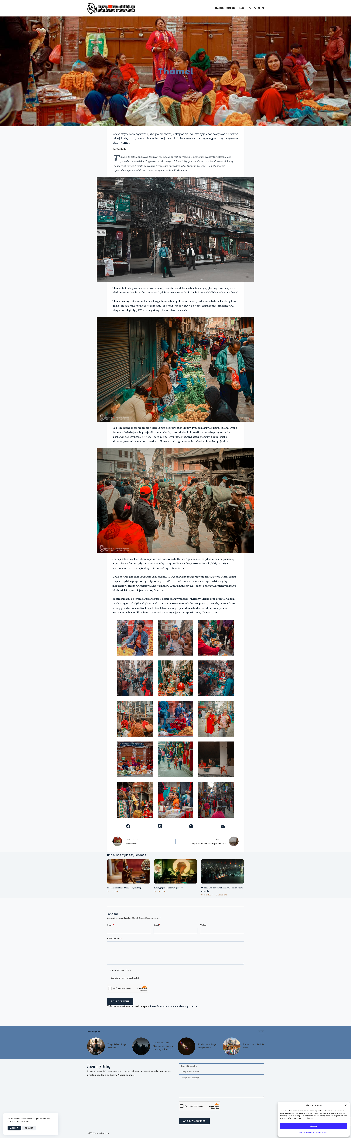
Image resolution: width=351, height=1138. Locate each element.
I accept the (120, 970)
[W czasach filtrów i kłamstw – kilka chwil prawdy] (222, 871)
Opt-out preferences (306, 1132)
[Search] (250, 8)
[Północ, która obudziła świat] (231, 1046)
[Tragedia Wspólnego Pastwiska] (96, 1046)
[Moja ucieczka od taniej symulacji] (128, 871)
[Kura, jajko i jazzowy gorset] (175, 871)
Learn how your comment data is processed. (174, 1006)
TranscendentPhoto (225, 8)
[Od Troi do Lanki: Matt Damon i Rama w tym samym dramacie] (141, 1046)
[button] (345, 1105)
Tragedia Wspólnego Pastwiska (117, 1046)
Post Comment (120, 1001)
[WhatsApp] (191, 826)
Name (110, 925)
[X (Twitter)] (259, 8)
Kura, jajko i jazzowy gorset (168, 888)
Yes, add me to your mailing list (124, 978)
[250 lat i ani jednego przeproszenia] (186, 1046)
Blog (241, 8)
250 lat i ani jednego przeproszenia (207, 1046)
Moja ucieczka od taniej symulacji (124, 888)
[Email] (223, 826)
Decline (29, 1128)
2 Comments (221, 895)
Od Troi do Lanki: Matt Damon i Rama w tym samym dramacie (163, 1046)
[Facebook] (255, 8)
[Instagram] (263, 8)
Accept (313, 1126)
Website (203, 925)
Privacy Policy (321, 1132)
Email (157, 925)
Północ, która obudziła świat (253, 1046)
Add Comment (114, 939)
